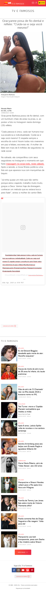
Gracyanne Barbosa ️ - (35, 275)
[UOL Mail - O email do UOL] (33, 2)
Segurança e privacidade (23, 588)
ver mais (21, 552)
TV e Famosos (23, 10)
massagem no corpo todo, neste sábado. (25, 163)
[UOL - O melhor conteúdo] (8, 3)
